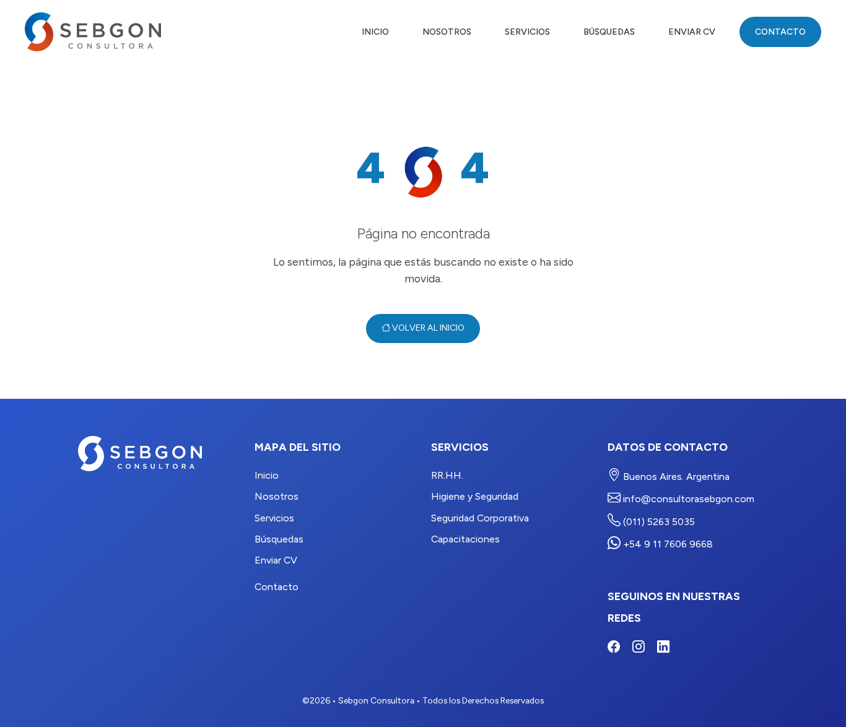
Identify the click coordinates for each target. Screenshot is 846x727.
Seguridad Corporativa (480, 518)
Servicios (527, 32)
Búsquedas (609, 32)
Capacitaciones (465, 539)
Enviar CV (691, 32)
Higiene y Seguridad (474, 496)
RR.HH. (447, 475)
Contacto (780, 32)
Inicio (375, 32)
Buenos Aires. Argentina (675, 476)
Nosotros (446, 32)
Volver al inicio (427, 328)
